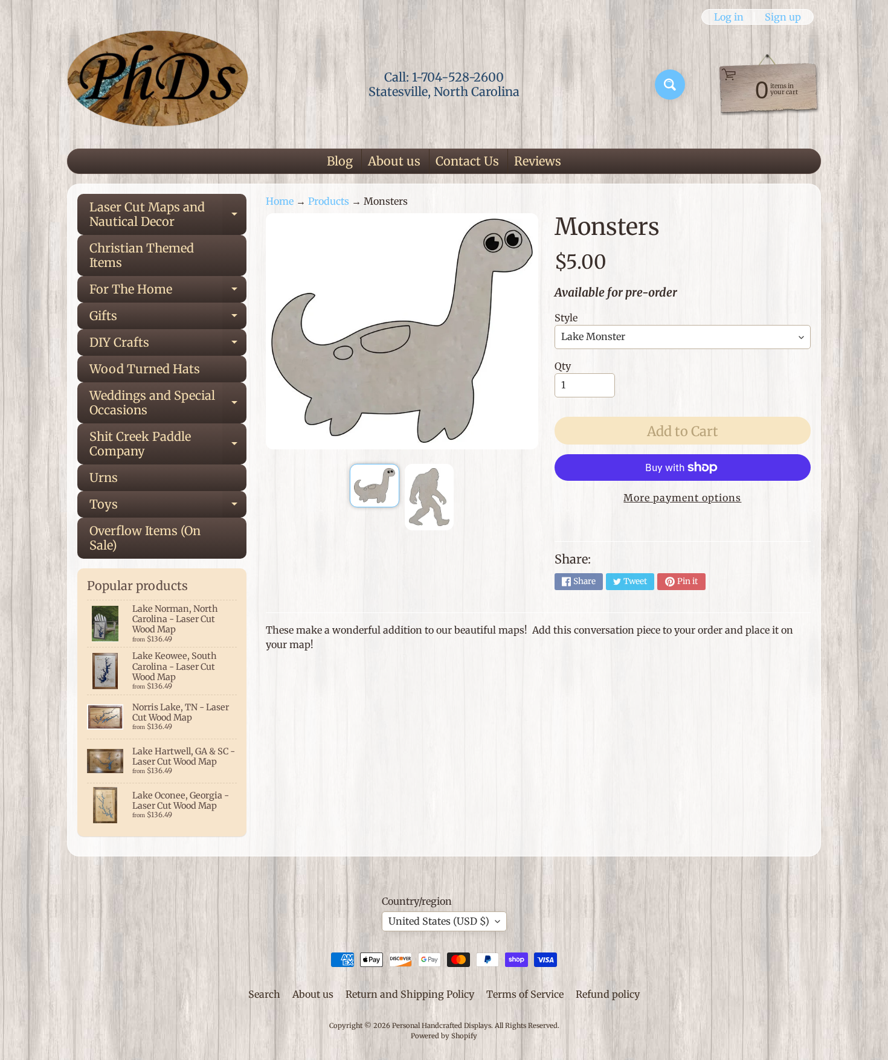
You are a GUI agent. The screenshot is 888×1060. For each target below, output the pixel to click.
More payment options (682, 498)
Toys (167, 507)
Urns (103, 477)
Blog (340, 161)
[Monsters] (374, 485)
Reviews (537, 161)
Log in (729, 17)
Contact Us (467, 161)
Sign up (783, 17)
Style (566, 318)
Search (264, 994)
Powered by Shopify (444, 1036)
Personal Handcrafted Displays (441, 1025)
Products (328, 201)
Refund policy (608, 994)
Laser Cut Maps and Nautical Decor (167, 215)
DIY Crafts (167, 345)
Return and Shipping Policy (410, 994)
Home (280, 201)
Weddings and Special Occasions (167, 403)
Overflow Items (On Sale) (145, 538)
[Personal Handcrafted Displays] (157, 84)
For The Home (167, 292)
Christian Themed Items (141, 255)
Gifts (167, 318)
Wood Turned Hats (144, 368)
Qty (563, 366)
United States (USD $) (438, 921)
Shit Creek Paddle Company (167, 444)
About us (394, 161)
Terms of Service (525, 994)
